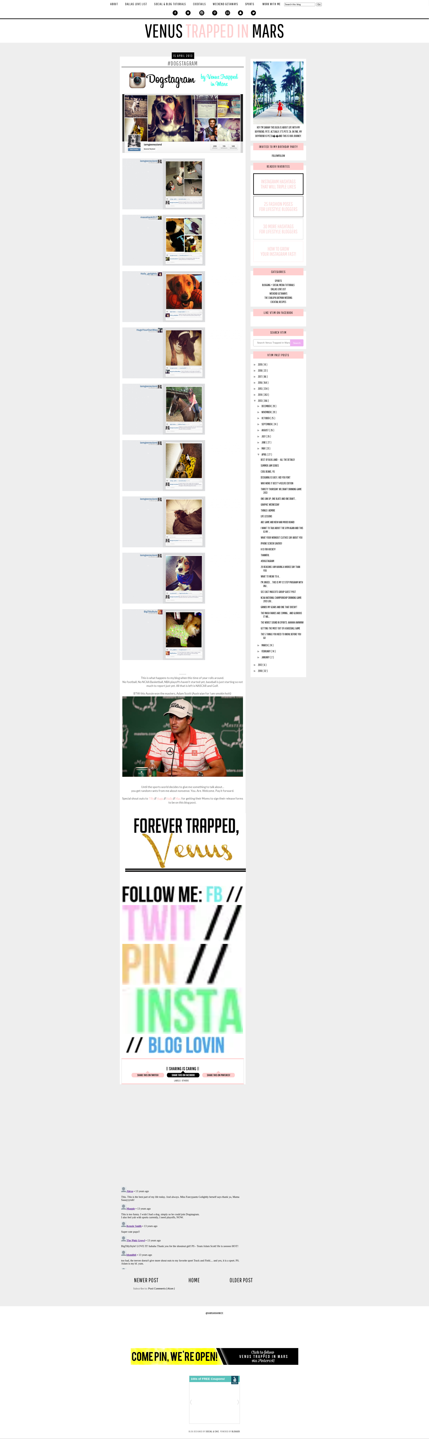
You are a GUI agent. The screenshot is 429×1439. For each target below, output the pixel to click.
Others (185, 1080)
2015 (260, 388)
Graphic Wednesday (270, 504)
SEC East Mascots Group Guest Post (278, 592)
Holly (169, 798)
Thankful (265, 555)
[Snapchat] (240, 13)
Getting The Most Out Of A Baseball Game (280, 628)
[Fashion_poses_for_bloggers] (278, 216)
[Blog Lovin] (182, 1053)
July (264, 436)
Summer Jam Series (270, 465)
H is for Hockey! (268, 549)
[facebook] (182, 902)
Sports (249, 4)
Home (194, 1280)
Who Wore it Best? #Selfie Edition (277, 483)
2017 (260, 376)
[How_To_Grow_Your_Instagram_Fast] (278, 261)
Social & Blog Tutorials (170, 4)
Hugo (160, 798)
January (266, 657)
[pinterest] (182, 984)
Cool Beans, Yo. (268, 471)
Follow (275, 155)
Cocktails (199, 4)
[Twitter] (253, 13)
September (267, 424)
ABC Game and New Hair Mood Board (277, 522)
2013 (260, 400)
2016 (260, 382)
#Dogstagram (267, 561)
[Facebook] (175, 13)
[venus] (185, 882)
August (265, 430)
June (264, 442)
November (266, 412)
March (265, 645)
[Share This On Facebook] (183, 1076)
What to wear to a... (270, 576)
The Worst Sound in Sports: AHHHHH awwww (282, 622)
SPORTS (278, 281)
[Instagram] (201, 13)
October (266, 418)
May (264, 448)
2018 (260, 370)
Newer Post (146, 1280)
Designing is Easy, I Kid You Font (275, 477)
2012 (260, 665)
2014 (260, 394)
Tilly (151, 798)
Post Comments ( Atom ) (161, 1288)
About (114, 4)
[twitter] (182, 941)
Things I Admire (268, 510)
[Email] (227, 13)
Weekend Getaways (225, 4)
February (266, 651)
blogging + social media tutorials (278, 285)
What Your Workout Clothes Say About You (281, 537)
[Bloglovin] (188, 13)
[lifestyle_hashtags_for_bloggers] (278, 238)
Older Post (241, 1280)
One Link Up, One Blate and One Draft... (278, 498)
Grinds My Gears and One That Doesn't (279, 607)
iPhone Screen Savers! (271, 543)
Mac (178, 798)
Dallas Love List (136, 4)
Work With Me (271, 4)
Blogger (236, 1431)
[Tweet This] (147, 1076)
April (264, 454)
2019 (260, 364)
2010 (260, 671)
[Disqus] (193, 1137)
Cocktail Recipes (278, 302)
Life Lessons (266, 516)
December (266, 406)
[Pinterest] (214, 13)
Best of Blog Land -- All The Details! (278, 459)
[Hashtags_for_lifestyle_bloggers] (278, 193)
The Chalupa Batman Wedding (278, 297)
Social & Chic (212, 1431)
